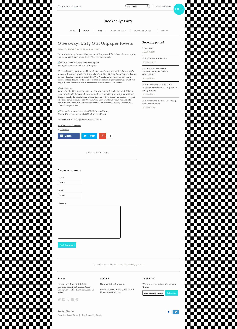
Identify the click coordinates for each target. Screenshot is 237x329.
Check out (166, 6)
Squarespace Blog (106, 265)
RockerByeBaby (118, 21)
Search (61, 311)
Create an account (73, 6)
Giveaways (64, 129)
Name (61, 177)
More (164, 30)
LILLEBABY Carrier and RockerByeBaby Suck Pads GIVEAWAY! (155, 72)
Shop (86, 30)
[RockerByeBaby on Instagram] (72, 299)
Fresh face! (147, 48)
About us (70, 311)
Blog (100, 30)
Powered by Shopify (94, 315)
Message (62, 203)
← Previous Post (92, 153)
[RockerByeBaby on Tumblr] (68, 299)
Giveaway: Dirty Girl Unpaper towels (95, 43)
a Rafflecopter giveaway (69, 125)
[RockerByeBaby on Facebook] (63, 299)
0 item (158, 6)
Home (72, 30)
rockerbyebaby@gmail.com (120, 289)
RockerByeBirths (143, 30)
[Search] (148, 6)
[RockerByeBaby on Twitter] (59, 299)
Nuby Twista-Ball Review (154, 58)
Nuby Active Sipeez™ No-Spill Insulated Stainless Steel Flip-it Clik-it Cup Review (160, 88)
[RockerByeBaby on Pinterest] (76, 299)
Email (61, 190)
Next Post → (104, 153)
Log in (60, 6)
